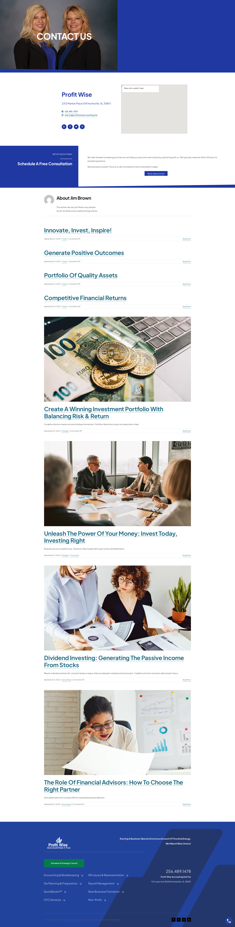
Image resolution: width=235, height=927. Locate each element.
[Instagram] (82, 126)
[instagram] (184, 920)
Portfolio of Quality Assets (81, 275)
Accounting (66, 680)
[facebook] (174, 920)
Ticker (64, 239)
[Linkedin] (64, 126)
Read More (187, 239)
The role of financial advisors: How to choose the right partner (113, 785)
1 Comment (74, 555)
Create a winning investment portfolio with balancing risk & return (103, 412)
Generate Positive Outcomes (84, 252)
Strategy (65, 431)
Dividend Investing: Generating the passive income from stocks (114, 661)
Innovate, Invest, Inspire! (78, 230)
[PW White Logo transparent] (58, 837)
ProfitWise (115, 920)
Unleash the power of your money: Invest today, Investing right (110, 537)
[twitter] (179, 920)
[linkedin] (189, 920)
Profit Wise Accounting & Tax (68, 920)
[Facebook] (70, 126)
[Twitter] (76, 126)
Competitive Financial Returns (85, 297)
